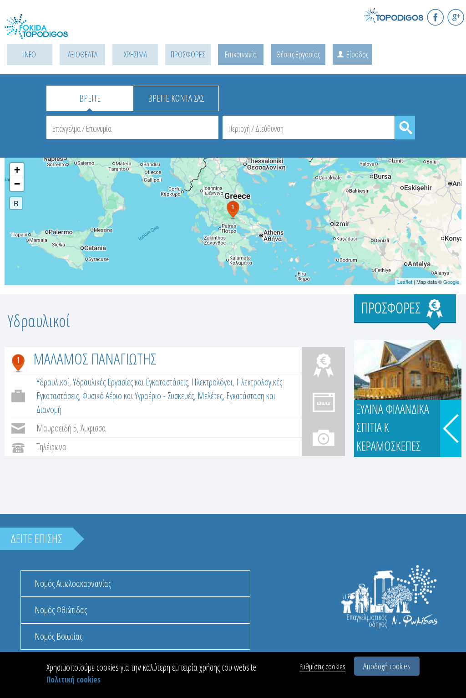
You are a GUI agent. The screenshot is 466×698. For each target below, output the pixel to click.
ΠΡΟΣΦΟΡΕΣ (188, 54)
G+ (456, 17)
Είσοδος (357, 54)
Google (451, 281)
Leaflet (404, 281)
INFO (29, 54)
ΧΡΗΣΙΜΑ (135, 54)
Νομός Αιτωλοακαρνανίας (73, 583)
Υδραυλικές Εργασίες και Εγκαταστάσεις (130, 382)
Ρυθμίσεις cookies (322, 666)
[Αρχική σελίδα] (45, 32)
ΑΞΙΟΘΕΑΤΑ (82, 54)
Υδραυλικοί (52, 382)
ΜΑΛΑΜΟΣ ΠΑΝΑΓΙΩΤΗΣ (95, 358)
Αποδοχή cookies (386, 666)
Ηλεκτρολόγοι (212, 382)
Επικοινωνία (241, 54)
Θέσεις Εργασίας (298, 54)
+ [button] (17, 169)
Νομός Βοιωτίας (58, 636)
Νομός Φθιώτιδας (61, 610)
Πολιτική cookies (73, 679)
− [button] (17, 184)
